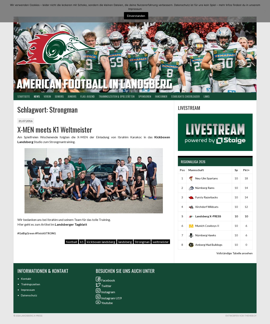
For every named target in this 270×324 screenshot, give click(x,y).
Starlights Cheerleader (185, 96)
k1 (82, 242)
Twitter (106, 286)
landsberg (125, 242)
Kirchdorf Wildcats (206, 206)
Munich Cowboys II (207, 225)
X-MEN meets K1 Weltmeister (54, 129)
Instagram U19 (111, 298)
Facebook (108, 280)
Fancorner (161, 96)
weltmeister (161, 242)
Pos (182, 170)
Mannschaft (196, 170)
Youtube (107, 303)
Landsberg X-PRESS (208, 216)
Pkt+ (246, 170)
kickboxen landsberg (101, 242)
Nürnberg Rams (204, 187)
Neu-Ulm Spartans (206, 178)
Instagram (108, 292)
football (71, 242)
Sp (236, 170)
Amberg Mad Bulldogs (208, 244)
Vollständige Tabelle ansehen (234, 253)
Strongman (142, 242)
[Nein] (265, 11)
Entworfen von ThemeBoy (241, 315)
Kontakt (26, 278)
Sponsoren (144, 96)
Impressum (28, 289)
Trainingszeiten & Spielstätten (116, 96)
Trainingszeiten (30, 284)
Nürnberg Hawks (205, 235)
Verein (47, 96)
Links (207, 96)
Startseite (23, 96)
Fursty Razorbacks (206, 197)
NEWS (37, 96)
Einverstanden (136, 15)
